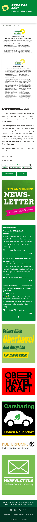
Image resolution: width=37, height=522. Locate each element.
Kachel (12, 165)
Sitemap (21, 515)
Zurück (22, 174)
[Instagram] (15, 509)
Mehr (30, 253)
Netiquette (23, 519)
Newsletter (7, 515)
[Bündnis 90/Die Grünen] (5, 8)
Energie (4, 165)
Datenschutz (14, 519)
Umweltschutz (27, 167)
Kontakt (15, 515)
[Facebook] (11, 509)
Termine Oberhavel (9, 227)
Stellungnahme (15, 167)
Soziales (5, 167)
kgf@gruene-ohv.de (24, 504)
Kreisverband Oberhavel (10, 25)
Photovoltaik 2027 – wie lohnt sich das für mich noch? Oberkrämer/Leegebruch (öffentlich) (17, 288)
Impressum (29, 515)
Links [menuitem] (24, 510)
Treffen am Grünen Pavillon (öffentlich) (17, 258)
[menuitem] (7, 514)
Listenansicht (8, 174)
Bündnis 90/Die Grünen (19, 7)
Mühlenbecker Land (23, 165)
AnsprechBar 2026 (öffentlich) (14, 231)
